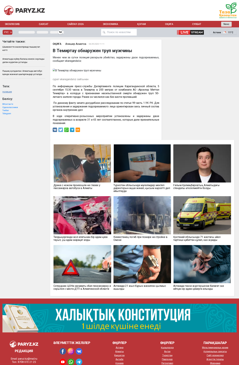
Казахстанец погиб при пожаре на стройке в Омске (140, 238)
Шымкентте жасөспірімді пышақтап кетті (21, 48)
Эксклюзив (12, 24)
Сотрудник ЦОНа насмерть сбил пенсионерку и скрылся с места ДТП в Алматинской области (82, 287)
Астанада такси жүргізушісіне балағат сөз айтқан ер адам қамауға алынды (198, 287)
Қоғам (141, 24)
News (226, 24)
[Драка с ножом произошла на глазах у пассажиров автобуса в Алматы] (82, 163)
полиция (7, 91)
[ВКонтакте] (55, 131)
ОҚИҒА (169, 24)
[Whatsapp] (66, 131)
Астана (119, 347)
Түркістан (167, 355)
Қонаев (119, 363)
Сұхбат (196, 24)
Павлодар (167, 359)
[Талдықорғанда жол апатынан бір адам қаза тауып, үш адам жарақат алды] (82, 215)
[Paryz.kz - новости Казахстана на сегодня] (24, 10)
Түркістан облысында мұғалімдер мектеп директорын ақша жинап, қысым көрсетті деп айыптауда (141, 188)
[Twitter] (60, 131)
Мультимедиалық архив (215, 347)
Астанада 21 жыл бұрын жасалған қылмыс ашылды (139, 287)
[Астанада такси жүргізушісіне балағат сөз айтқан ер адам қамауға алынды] (202, 264)
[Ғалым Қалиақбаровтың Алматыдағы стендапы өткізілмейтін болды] (202, 163)
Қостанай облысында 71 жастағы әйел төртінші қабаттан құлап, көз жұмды (196, 238)
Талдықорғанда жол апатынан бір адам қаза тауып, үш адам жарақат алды (80, 238)
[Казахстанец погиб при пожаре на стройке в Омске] (142, 215)
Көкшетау (119, 355)
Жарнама (215, 363)
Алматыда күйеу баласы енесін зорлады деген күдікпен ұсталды (23, 60)
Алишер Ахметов (75, 43)
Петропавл (167, 363)
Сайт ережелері (215, 355)
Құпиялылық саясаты (215, 351)
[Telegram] (72, 131)
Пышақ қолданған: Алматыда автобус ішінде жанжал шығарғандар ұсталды (22, 72)
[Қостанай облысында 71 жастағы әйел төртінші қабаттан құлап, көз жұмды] (202, 215)
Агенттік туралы (215, 359)
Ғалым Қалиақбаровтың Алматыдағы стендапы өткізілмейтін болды (196, 187)
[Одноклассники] (78, 131)
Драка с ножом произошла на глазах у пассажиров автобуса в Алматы (76, 187)
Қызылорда (167, 347)
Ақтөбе (119, 359)
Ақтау (167, 351)
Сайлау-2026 (75, 24)
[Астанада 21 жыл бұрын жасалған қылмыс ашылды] (142, 264)
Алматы (119, 351)
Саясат (43, 24)
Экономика (110, 24)
